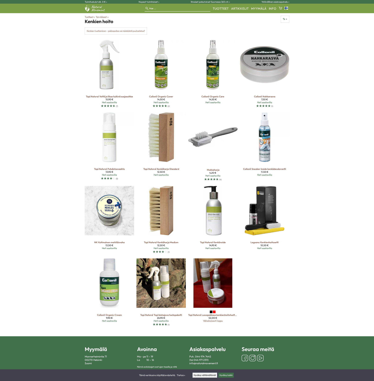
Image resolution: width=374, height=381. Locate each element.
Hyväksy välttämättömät (205, 375)
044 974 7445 (203, 356)
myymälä (258, 8)
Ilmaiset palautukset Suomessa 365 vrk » (210, 1)
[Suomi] (286, 8)
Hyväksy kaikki (226, 375)
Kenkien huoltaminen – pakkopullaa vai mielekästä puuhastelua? (116, 31)
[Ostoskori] (280, 8)
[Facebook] (245, 358)
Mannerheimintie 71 (96, 356)
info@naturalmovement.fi (203, 363)
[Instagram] (252, 358)
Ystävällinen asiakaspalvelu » (275, 1)
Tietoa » (181, 375)
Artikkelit (240, 8)
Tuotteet (221, 8)
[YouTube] (260, 358)
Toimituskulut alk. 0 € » (96, 1)
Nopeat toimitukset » (149, 1)
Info (272, 8)
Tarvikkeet (102, 16)
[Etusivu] (96, 10)
